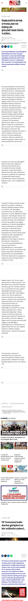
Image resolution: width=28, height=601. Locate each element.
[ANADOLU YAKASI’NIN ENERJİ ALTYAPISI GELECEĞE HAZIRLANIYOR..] (20, 470)
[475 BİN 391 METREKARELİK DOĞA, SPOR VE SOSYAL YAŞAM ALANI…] (7, 447)
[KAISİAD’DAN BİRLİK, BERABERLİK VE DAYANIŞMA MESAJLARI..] (14, 428)
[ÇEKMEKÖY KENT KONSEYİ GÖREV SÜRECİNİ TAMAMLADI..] (14, 493)
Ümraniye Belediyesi (7, 407)
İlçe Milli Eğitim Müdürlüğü (17, 403)
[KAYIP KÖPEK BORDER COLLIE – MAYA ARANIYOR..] (7, 470)
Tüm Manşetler (15, 535)
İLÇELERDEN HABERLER (16, 40)
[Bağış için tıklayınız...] (14, 11)
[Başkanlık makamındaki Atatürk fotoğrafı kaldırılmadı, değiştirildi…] (20, 447)
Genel (8, 40)
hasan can (5, 403)
